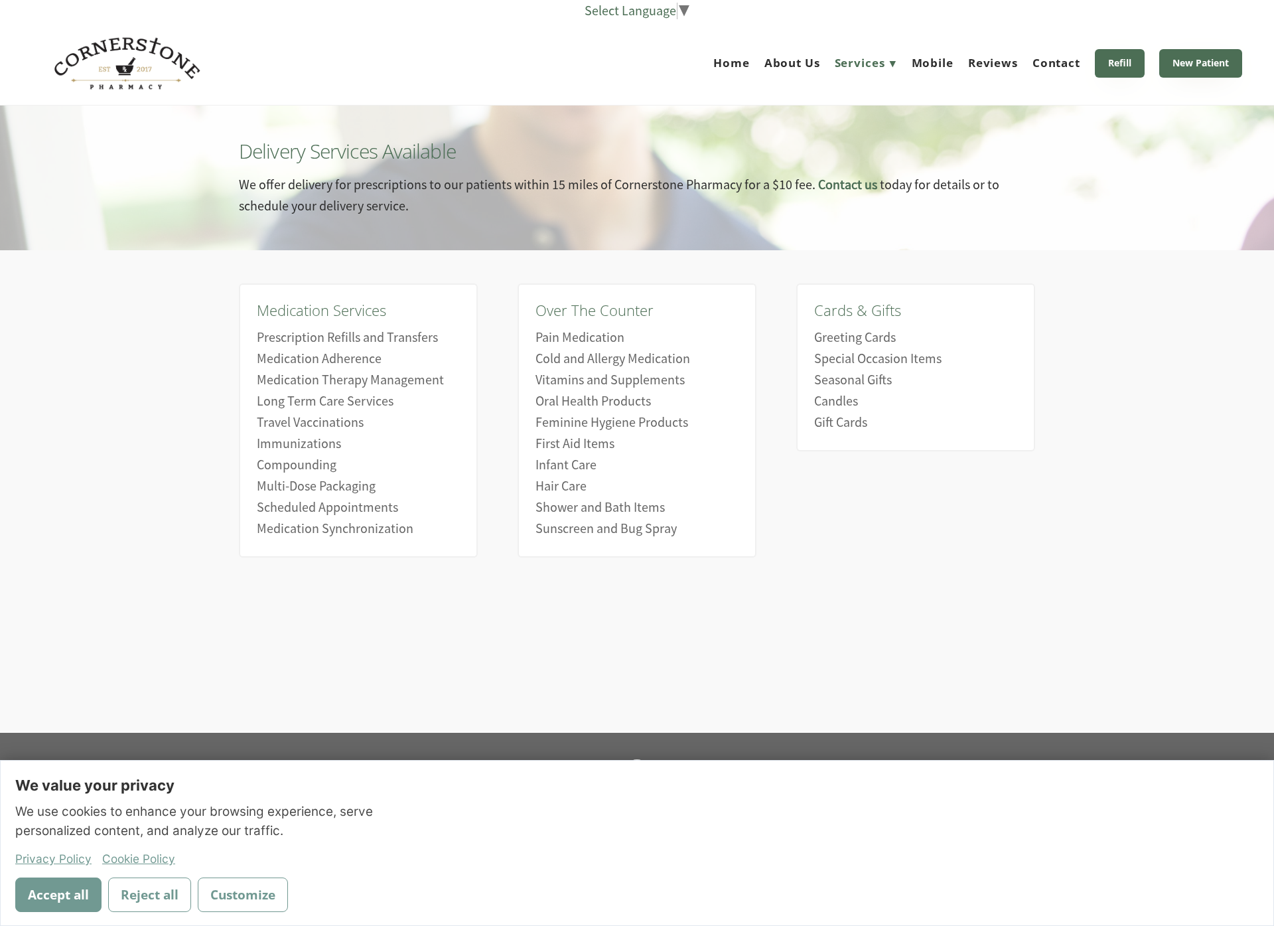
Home (731, 62)
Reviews (993, 62)
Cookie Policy (138, 859)
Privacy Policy (53, 859)
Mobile (933, 62)
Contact (1056, 62)
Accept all (58, 895)
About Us (792, 62)
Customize (242, 895)
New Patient (1200, 63)
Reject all (149, 895)
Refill (1119, 63)
